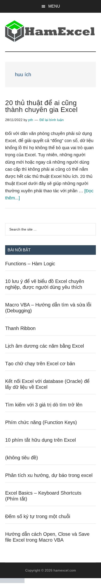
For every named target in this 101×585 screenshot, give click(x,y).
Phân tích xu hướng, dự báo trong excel (48, 475)
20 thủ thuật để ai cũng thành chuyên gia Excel (41, 106)
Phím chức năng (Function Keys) (41, 422)
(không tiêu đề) (21, 457)
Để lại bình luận (51, 120)
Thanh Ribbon (20, 328)
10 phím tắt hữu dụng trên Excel (40, 440)
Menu (54, 6)
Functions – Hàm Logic (30, 263)
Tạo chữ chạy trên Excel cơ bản (40, 363)
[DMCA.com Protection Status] (12, 582)
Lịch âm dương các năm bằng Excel (44, 346)
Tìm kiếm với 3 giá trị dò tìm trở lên (43, 404)
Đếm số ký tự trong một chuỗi (37, 516)
